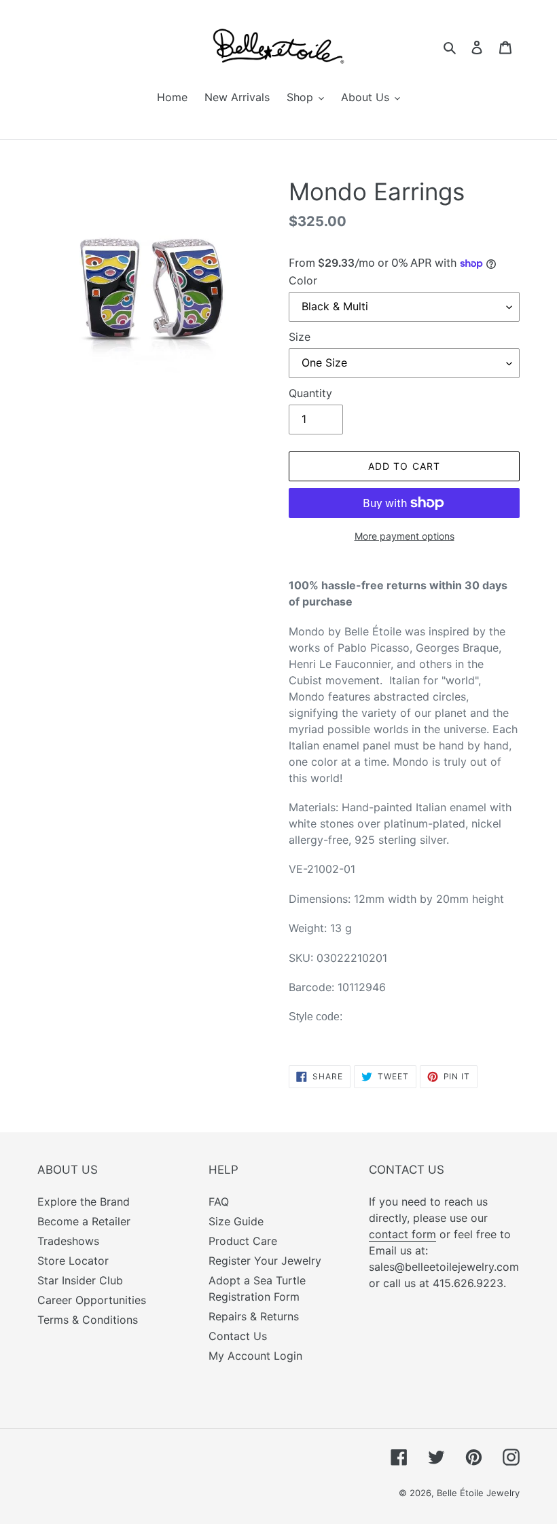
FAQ (219, 1201)
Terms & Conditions (87, 1319)
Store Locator (73, 1260)
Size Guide (236, 1221)
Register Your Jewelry (265, 1260)
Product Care (243, 1241)
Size (299, 336)
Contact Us (238, 1336)
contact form (402, 1234)
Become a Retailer (83, 1221)
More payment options (404, 536)
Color (303, 280)
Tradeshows (68, 1241)
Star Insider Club (80, 1280)
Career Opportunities (91, 1300)
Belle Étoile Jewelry (478, 1492)
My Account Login (255, 1355)
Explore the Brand (83, 1201)
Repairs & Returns (254, 1316)
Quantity (310, 393)
